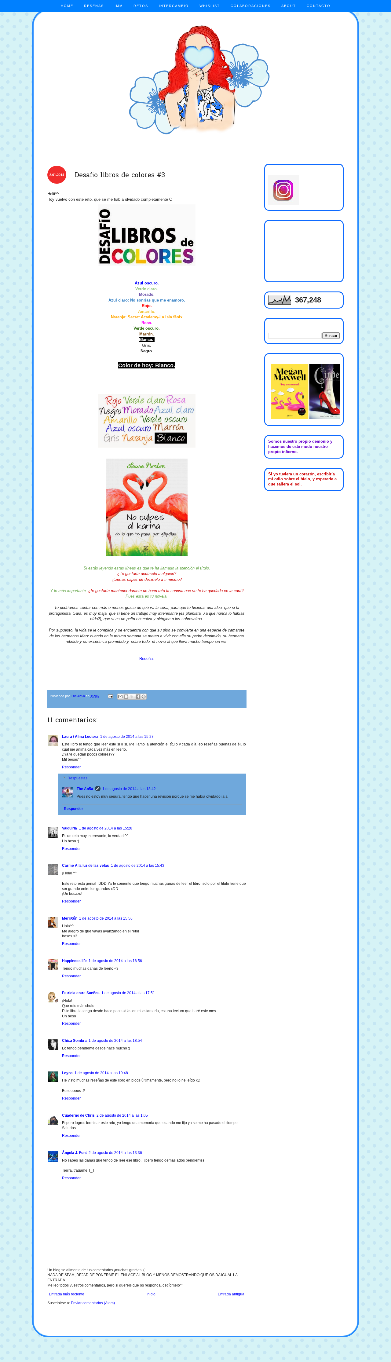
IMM (119, 6)
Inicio (151, 1294)
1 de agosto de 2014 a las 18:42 (129, 789)
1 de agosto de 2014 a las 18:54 (115, 1040)
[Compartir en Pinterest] (144, 697)
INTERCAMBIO (174, 6)
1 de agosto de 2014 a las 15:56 (106, 918)
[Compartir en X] (132, 697)
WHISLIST (209, 6)
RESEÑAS (94, 6)
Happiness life (74, 961)
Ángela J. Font (74, 1153)
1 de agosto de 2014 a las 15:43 (137, 865)
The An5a (85, 789)
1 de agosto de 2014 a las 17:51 (128, 993)
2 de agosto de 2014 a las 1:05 (122, 1115)
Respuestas (77, 778)
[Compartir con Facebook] (138, 697)
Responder (71, 767)
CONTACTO (319, 6)
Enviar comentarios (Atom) (93, 1303)
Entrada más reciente (66, 1294)
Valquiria (69, 828)
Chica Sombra (74, 1040)
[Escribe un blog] (126, 697)
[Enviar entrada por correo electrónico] (110, 696)
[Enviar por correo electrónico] (120, 697)
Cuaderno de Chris (78, 1115)
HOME (67, 6)
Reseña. (146, 658)
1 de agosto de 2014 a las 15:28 (105, 828)
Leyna (67, 1073)
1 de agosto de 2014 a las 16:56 (115, 961)
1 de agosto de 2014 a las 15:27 (127, 736)
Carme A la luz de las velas (85, 865)
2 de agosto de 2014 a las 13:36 (115, 1153)
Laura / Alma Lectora (80, 736)
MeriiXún (69, 918)
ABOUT (288, 6)
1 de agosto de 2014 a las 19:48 (101, 1073)
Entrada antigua (231, 1294)
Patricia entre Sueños (81, 993)
